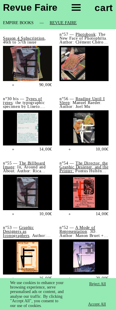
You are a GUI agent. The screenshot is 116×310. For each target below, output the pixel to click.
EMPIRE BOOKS (18, 23)
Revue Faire (63, 23)
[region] (58, 294)
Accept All (97, 304)
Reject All (97, 284)
